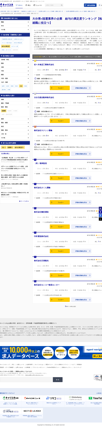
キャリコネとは (39, 364)
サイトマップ (77, 367)
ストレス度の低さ (7, 43)
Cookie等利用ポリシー (53, 367)
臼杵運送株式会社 (41, 236)
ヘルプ (73, 364)
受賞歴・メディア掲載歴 (6, 367)
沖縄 (9, 89)
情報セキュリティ (67, 367)
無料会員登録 (91, 5)
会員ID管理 (29, 364)
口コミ (20, 5)
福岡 (3, 86)
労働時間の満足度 (7, 39)
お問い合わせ (19, 367)
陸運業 (10, 147)
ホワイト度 (14, 46)
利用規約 (79, 364)
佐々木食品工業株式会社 (44, 64)
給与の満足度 (19, 147)
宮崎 (25, 86)
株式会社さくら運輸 (42, 187)
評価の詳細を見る (81, 88)
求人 (29, 5)
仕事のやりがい (18, 39)
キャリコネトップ (5, 364)
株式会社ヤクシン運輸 (43, 130)
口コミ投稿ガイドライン (62, 364)
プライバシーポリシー (38, 367)
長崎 (12, 86)
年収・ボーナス (6, 50)
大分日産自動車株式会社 (44, 97)
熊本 (16, 86)
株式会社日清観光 (41, 260)
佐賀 (7, 86)
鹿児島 (4, 89)
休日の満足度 (18, 43)
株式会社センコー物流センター (47, 284)
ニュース (39, 5)
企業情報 (27, 367)
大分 (3, 147)
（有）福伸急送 (40, 163)
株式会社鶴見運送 (41, 212)
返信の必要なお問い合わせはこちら (34, 375)
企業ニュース (20, 364)
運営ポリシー (49, 364)
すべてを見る (25, 201)
